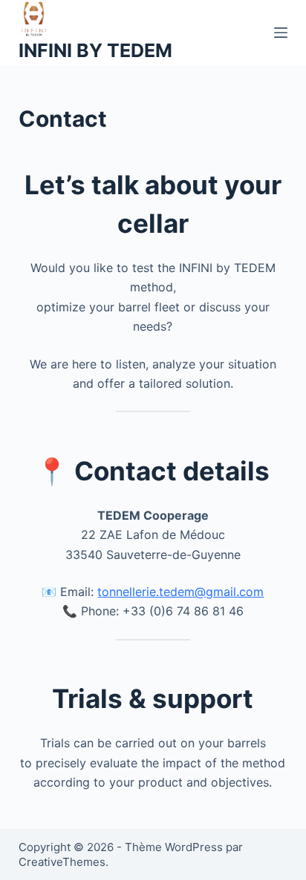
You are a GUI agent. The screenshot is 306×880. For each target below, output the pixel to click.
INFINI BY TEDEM (95, 50)
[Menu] (280, 32)
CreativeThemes (62, 862)
